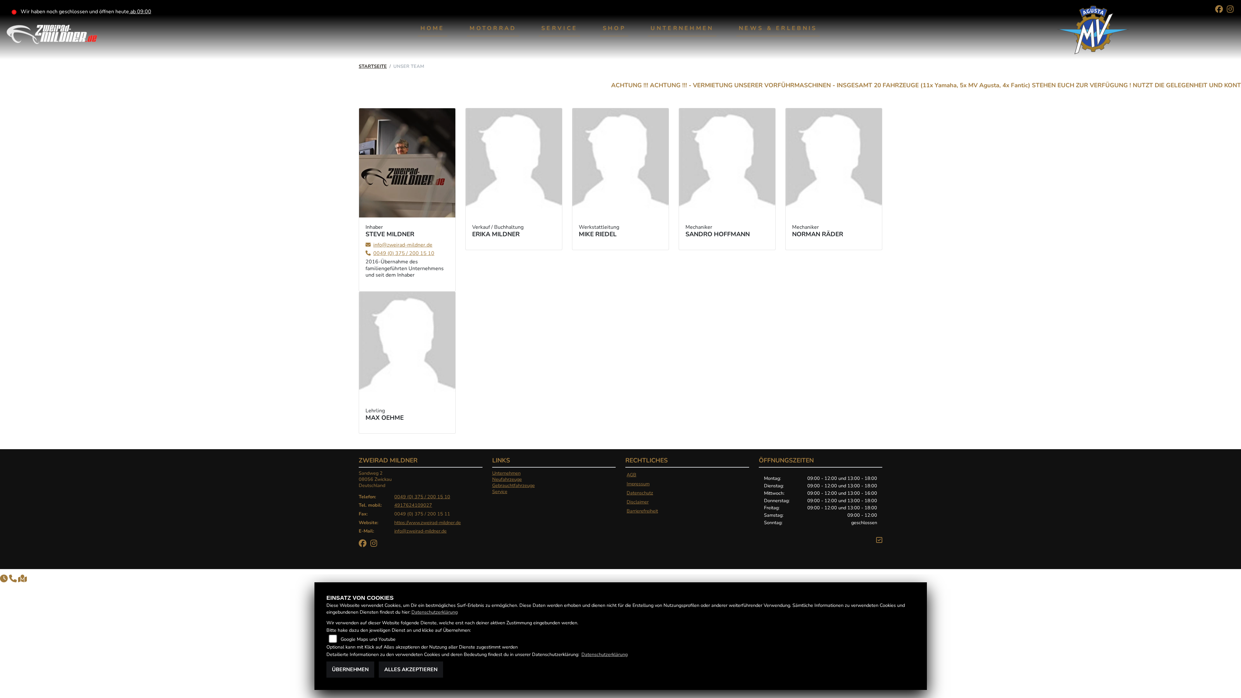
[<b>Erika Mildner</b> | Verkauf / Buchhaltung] (514, 163)
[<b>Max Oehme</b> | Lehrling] (407, 346)
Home (432, 28)
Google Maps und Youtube (368, 639)
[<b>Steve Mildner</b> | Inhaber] (407, 163)
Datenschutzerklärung (434, 612)
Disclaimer (638, 502)
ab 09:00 (140, 11)
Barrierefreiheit (642, 511)
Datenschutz (640, 493)
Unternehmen (682, 28)
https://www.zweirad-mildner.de (427, 522)
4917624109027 (413, 505)
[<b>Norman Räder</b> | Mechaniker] (834, 163)
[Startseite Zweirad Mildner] (51, 32)
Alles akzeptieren (411, 669)
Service (559, 28)
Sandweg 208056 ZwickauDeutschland (375, 479)
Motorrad (493, 28)
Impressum (638, 484)
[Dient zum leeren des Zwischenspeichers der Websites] (879, 540)
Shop (614, 28)
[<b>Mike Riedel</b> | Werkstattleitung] (620, 163)
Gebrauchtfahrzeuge (513, 485)
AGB (631, 474)
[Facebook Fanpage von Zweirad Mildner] (1221, 10)
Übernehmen (350, 669)
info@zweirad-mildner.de (420, 531)
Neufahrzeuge (507, 479)
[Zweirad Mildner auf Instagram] (1231, 10)
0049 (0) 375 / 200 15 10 (422, 496)
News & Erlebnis (778, 28)
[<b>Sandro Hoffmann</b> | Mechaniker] (727, 163)
